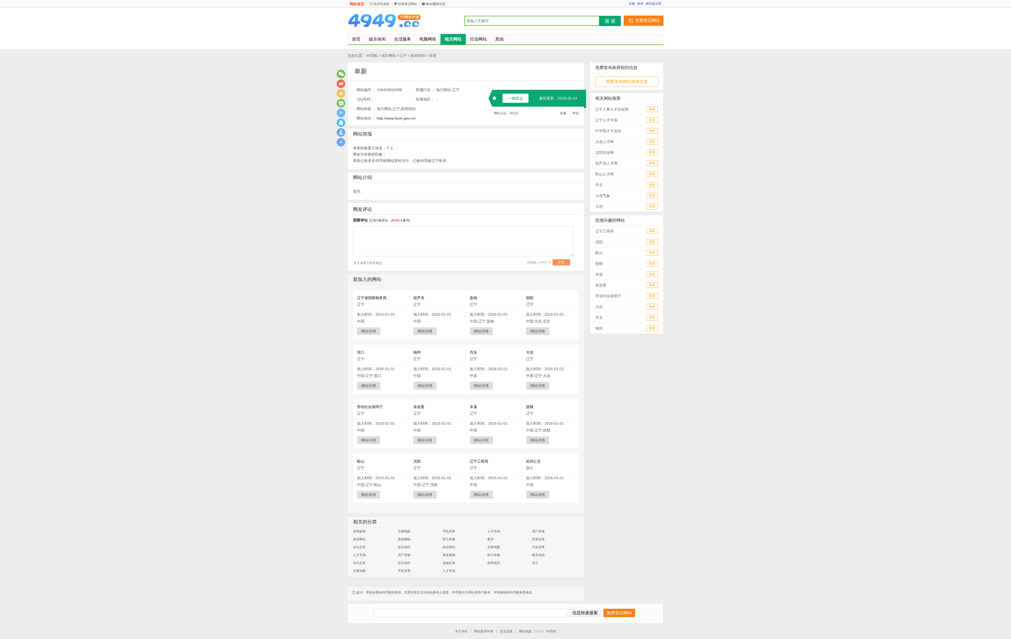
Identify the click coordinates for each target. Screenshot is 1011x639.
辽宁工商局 (479, 461)
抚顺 (529, 407)
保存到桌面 (381, 4)
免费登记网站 (647, 20)
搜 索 (610, 21)
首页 (356, 39)
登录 (640, 4)
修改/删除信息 (435, 4)
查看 (652, 109)
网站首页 (357, 4)
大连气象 (602, 196)
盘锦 (473, 298)
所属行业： (425, 90)
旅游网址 (359, 539)
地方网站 (388, 55)
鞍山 (360, 461)
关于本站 (461, 631)
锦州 (417, 352)
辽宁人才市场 (606, 120)
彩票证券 (538, 539)
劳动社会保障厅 (370, 407)
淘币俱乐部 (653, 4)
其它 (535, 563)
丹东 (473, 352)
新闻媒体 (359, 531)
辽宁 (403, 55)
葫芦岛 (418, 298)
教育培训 (538, 555)
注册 (632, 4)
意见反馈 (506, 631)
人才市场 (493, 531)
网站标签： (365, 109)
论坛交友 (359, 547)
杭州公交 (533, 461)
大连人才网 (604, 142)
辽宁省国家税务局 (371, 298)
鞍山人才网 (604, 174)
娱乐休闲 (404, 547)
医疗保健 (449, 539)
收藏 (563, 113)
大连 (529, 352)
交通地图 (404, 531)
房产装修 (538, 531)
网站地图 (525, 631)
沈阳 (417, 461)
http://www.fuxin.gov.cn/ (396, 118)
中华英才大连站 (608, 131)
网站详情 (368, 331)
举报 (575, 113)
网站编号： (365, 90)
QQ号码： (365, 99)
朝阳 (529, 298)
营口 (360, 352)
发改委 (418, 407)
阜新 (433, 55)
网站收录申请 (483, 631)
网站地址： (365, 118)
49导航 (372, 55)
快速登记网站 (407, 4)
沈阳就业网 (604, 152)
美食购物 (404, 539)
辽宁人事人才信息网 (611, 109)
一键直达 (515, 98)
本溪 (473, 407)
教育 (490, 539)
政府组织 (418, 55)
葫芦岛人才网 (606, 163)
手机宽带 (449, 531)
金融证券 (449, 563)
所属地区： (425, 99)
